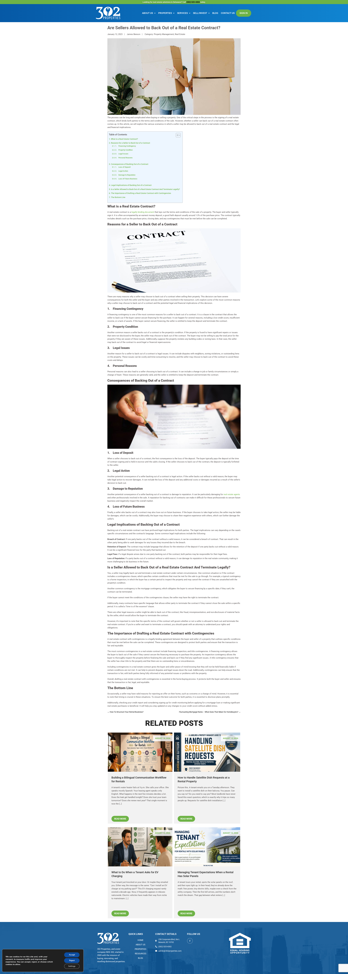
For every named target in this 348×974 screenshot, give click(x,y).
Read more (120, 818)
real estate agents (232, 494)
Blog (215, 13)
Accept (72, 954)
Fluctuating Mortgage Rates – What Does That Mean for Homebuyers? (210, 712)
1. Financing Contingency (125, 146)
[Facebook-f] (190, 941)
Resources (140, 953)
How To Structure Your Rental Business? (125, 712)
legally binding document (142, 212)
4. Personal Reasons (124, 158)
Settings (71, 966)
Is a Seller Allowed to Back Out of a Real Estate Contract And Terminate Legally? (145, 189)
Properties (165, 13)
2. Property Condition (124, 150)
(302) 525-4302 (193, 2)
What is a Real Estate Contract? (124, 139)
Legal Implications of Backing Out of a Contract (131, 185)
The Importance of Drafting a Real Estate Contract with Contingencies (141, 193)
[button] (149, 13)
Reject (72, 960)
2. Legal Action (121, 171)
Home (140, 940)
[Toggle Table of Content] (177, 135)
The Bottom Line (118, 197)
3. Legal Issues (121, 154)
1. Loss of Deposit (122, 167)
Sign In (244, 13)
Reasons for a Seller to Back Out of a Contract (130, 143)
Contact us (228, 13)
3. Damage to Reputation (125, 175)
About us (147, 13)
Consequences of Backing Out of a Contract (129, 164)
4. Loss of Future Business (126, 179)
